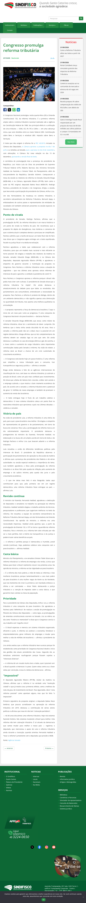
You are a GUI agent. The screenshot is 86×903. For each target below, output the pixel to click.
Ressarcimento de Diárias (69, 806)
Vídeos (8, 788)
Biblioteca (63, 795)
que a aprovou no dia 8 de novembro (40, 150)
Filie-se (66, 25)
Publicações (37, 25)
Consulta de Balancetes (68, 803)
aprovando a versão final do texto (24, 157)
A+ (52, 58)
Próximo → (49, 748)
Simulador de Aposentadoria (70, 800)
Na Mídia (36, 785)
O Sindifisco (10, 776)
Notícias (23, 25)
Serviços (51, 25)
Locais (35, 779)
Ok (44, 900)
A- (54, 58)
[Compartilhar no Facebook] (5, 109)
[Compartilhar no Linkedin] (18, 109)
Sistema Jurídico (66, 809)
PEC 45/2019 (40, 143)
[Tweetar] (10, 109)
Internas (36, 776)
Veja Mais (71, 142)
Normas (9, 790)
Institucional (9, 25)
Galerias (9, 785)
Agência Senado (14, 740)
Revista (62, 776)
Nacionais (36, 782)
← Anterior (9, 748)
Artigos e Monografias (68, 782)
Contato (10, 30)
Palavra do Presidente (14, 782)
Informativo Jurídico (67, 779)
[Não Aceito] (83, 897)
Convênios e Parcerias (68, 797)
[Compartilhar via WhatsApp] (14, 109)
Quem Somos (11, 779)
